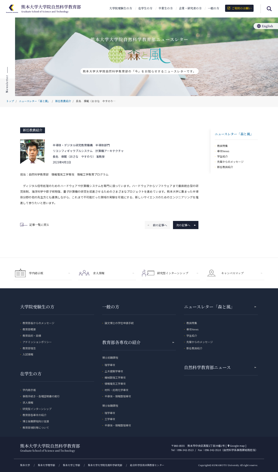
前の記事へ (160, 225)
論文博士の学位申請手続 (119, 323)
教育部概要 (29, 329)
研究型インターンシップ (172, 273)
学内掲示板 (36, 273)
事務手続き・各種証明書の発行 (41, 396)
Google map (236, 446)
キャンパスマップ (232, 273)
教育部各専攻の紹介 (34, 415)
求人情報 (98, 273)
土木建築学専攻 (114, 371)
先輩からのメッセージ (230, 162)
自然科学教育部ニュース (207, 367)
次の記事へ (183, 225)
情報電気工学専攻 (115, 384)
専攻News (223, 151)
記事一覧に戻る (39, 225)
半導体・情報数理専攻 (118, 396)
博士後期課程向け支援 (36, 421)
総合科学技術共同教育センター (147, 465)
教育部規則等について (36, 427)
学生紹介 (222, 156)
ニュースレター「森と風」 (209, 307)
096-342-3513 (185, 450)
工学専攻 (110, 419)
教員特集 (222, 146)
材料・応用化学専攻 (116, 390)
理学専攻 (110, 365)
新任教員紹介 (32, 130)
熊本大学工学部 (71, 465)
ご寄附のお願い (239, 8)
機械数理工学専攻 (115, 377)
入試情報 (28, 354)
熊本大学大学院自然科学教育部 (51, 9)
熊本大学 (25, 465)
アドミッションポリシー (37, 342)
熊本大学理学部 (46, 465)
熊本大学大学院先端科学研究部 (105, 465)
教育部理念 (29, 348)
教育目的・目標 (32, 336)
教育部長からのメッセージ (38, 323)
